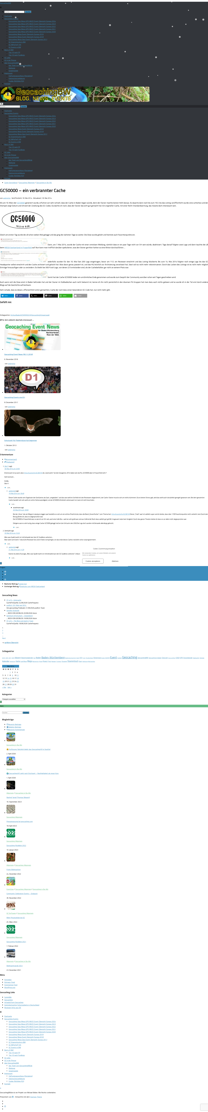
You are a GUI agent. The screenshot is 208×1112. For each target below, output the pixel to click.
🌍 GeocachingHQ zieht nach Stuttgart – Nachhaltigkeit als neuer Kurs (32, 773)
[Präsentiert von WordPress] (13, 1097)
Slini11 (6, 466)
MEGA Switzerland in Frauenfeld (18, 247)
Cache (77, 658)
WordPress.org (9, 987)
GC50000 (21, 202)
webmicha (6, 198)
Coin (84, 658)
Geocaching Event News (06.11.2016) (18, 354)
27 (6, 684)
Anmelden (7, 979)
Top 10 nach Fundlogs (17, 55)
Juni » (10, 687)
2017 (10, 658)
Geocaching (36, 315)
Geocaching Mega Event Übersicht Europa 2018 (26, 37)
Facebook (119, 658)
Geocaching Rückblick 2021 (16, 941)
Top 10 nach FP (14, 52)
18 (18, 678)
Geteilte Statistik (12, 610)
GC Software (11, 913)
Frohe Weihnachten (13, 869)
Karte (18, 661)
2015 (3, 658)
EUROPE (107, 658)
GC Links (7, 57)
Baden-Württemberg (53, 657)
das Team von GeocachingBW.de (20, 65)
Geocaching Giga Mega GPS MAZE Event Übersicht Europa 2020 (32, 31)
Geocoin (165, 657)
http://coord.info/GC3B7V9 (33, 473)
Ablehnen (115, 561)
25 (18, 681)
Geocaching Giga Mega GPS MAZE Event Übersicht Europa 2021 (32, 29)
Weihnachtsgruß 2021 (14, 965)
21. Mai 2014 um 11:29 (16, 549)
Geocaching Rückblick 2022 (16, 845)
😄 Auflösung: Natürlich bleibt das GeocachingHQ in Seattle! (28, 749)
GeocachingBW (5, 3)
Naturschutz (35, 661)
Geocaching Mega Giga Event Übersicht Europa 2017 (28, 39)
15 (11, 678)
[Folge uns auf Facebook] (5, 571)
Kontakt (7, 83)
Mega (29, 661)
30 (13, 684)
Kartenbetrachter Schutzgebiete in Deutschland (21, 1005)
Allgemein (10, 793)
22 (11, 681)
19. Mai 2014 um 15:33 (12, 533)
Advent (18, 657)
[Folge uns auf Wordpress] (5, 579)
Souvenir (64, 661)
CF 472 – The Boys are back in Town (19, 621)
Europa (103, 658)
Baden (18, 315)
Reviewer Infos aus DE (12, 1007)
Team (80, 661)
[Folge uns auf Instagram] (5, 577)
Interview (202, 658)
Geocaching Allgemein (27, 182)
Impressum (8, 73)
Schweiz (58, 661)
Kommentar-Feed (10, 985)
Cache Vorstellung (10, 182)
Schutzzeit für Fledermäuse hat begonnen (20, 440)
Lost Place (23, 661)
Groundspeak (187, 658)
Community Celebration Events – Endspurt (22, 893)
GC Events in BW (15, 47)
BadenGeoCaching (70, 658)
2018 (13, 658)
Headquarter (196, 658)
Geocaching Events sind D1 (14, 397)
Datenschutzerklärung (17, 78)
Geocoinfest (172, 658)
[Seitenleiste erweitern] (1, 563)
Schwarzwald (44, 315)
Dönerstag (97, 658)
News (40, 661)
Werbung (12, 68)
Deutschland (89, 658)
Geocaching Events (11, 18)
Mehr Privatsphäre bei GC (15, 917)
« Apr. (4, 687)
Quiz (49, 661)
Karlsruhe (12, 661)
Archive (13, 315)
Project (45, 661)
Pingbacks (10, 462)
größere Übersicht (11, 642)
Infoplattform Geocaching (13, 1002)
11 (18, 675)
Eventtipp (10, 889)
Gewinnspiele (13, 70)
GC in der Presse (10, 60)
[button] (7, 296)
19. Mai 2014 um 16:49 (16, 493)
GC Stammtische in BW (17, 42)
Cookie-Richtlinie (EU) (16, 81)
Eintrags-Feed (9, 982)
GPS (181, 658)
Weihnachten (91, 661)
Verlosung (85, 661)
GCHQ (29, 315)
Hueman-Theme (36, 1097)
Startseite (8, 16)
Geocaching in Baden (155, 658)
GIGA (178, 657)
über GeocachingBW (11, 63)
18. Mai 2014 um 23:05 (12, 469)
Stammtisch (72, 661)
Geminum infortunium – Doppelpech (19, 615)
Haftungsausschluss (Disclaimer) (21, 76)
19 (3, 681)
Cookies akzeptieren (93, 561)
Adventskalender (27, 658)
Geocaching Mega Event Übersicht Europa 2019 (26, 34)
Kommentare (11, 459)
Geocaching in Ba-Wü (44, 182)
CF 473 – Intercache (13, 600)
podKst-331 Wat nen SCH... (16, 605)
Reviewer (53, 661)
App (34, 658)
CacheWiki (7, 997)
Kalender (5, 661)
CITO (81, 658)
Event (113, 657)
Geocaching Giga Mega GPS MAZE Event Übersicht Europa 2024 (32, 21)
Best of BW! (9, 50)
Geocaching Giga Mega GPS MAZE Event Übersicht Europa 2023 (32, 24)
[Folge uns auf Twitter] (5, 574)
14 (8, 678)
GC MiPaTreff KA (15, 44)
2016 (7, 658)
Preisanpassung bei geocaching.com (19, 821)
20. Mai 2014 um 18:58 (20, 510)
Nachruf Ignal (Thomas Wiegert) (18, 797)
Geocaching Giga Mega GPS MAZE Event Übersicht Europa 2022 (32, 26)
